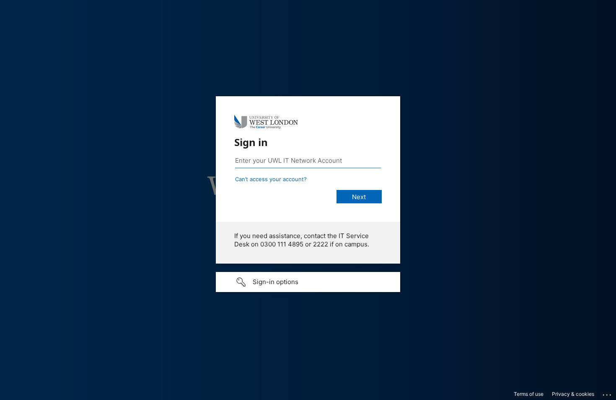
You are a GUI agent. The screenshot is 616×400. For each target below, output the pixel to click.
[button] (308, 282)
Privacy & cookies (573, 394)
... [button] (608, 393)
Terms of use (529, 394)
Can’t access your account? (271, 179)
